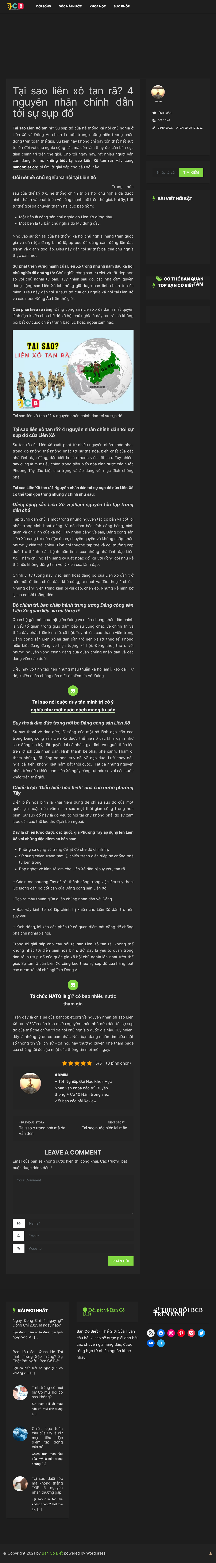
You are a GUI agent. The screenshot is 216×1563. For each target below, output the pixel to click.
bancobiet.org (25, 167)
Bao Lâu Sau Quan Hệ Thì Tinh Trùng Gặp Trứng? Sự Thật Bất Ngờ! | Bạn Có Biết (38, 1356)
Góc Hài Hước (70, 6)
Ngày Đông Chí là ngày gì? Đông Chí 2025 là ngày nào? (38, 1322)
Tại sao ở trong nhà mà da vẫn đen (42, 1131)
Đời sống (43, 6)
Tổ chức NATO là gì (51, 996)
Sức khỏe (122, 6)
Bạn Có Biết (52, 1553)
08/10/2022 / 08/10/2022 (180, 127)
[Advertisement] (108, 49)
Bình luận (164, 112)
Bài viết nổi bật (175, 198)
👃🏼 (211, 1553)
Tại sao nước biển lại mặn (104, 1128)
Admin (61, 1075)
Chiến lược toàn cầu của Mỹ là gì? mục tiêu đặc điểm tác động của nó (47, 1437)
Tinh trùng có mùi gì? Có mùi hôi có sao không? (47, 1392)
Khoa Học (98, 6)
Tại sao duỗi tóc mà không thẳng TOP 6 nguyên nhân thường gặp (47, 1485)
